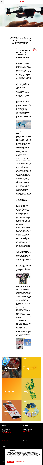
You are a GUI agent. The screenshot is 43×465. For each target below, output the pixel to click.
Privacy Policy (18, 457)
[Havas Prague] (21, 2)
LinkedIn (34, 49)
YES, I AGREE (10, 461)
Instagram (4, 452)
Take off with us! (5, 440)
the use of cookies (26, 457)
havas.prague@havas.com (6, 432)
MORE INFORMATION (20, 461)
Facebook (35, 50)
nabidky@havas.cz (26, 441)
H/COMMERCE (19, 31)
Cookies (3, 457)
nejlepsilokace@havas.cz (27, 431)
